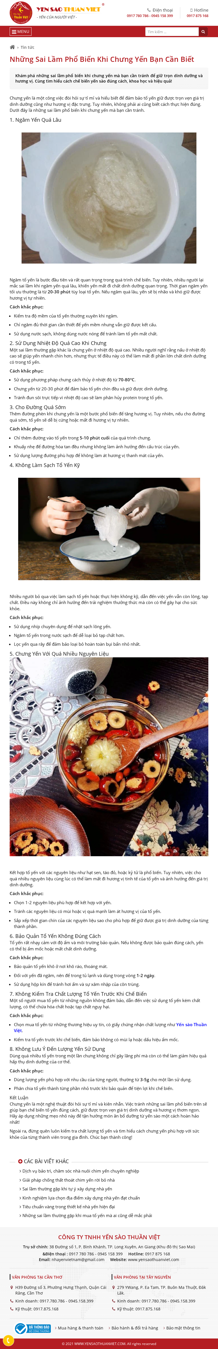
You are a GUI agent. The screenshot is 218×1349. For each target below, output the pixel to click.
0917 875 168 (197, 15)
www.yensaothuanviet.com (153, 1259)
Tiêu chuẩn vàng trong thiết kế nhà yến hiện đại (68, 1206)
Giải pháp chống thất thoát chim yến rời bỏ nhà (68, 1180)
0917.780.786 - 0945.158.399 (66, 1301)
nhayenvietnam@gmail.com (78, 1259)
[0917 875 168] (8, 1340)
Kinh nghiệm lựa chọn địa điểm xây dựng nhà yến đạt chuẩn (81, 1198)
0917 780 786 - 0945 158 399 (150, 15)
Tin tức (27, 47)
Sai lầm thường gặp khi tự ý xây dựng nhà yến (67, 1189)
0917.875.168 (45, 1309)
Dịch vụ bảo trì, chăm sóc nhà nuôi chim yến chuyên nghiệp (80, 1171)
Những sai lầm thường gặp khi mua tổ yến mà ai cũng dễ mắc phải (87, 1215)
